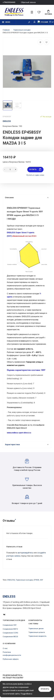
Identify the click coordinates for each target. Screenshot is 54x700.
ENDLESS (11, 580)
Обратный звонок (28, 2)
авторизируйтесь (25, 553)
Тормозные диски (36, 628)
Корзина (48, 14)
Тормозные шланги (36, 632)
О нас (5, 648)
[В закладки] (46, 42)
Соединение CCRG (10, 633)
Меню (7, 22)
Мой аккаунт (34, 22)
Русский (44, 22)
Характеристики (12, 444)
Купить (32, 169)
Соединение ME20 (10, 636)
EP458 (36, 580)
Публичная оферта (10, 659)
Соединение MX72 (10, 629)
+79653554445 (9, 2)
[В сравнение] (40, 42)
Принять (45, 689)
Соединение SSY (9, 625)
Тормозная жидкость (37, 636)
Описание (9, 197)
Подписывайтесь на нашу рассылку (13, 676)
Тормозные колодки (24, 580)
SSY (41, 580)
